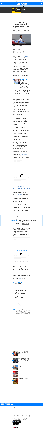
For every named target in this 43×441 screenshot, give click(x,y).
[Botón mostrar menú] (1, 3)
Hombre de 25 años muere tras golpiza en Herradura (23, 365)
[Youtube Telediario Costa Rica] (29, 416)
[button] (14, 52)
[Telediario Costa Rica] (21, 3)
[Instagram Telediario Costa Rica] (23, 416)
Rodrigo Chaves (17, 1)
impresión (26, 56)
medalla (20, 278)
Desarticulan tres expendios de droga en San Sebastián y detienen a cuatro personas (23, 359)
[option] (21, 40)
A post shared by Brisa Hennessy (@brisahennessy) (22, 261)
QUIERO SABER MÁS (17, 223)
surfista (21, 303)
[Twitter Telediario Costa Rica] (20, 416)
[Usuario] (41, 3)
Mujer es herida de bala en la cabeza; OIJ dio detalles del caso (23, 373)
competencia (24, 154)
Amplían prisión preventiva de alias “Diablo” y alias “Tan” (24, 352)
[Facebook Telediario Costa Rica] (18, 416)
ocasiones (20, 194)
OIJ (5, 1)
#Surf (16, 303)
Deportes (21, 6)
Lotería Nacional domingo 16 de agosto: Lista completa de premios (24, 379)
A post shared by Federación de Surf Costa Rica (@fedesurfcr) (24, 182)
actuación (17, 97)
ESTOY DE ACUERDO (26, 223)
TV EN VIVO (40, 1)
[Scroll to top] (40, 404)
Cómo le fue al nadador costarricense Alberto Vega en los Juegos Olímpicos (25, 83)
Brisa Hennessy (17, 306)
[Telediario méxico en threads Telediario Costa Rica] (26, 416)
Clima (8, 1)
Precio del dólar (12, 1)
